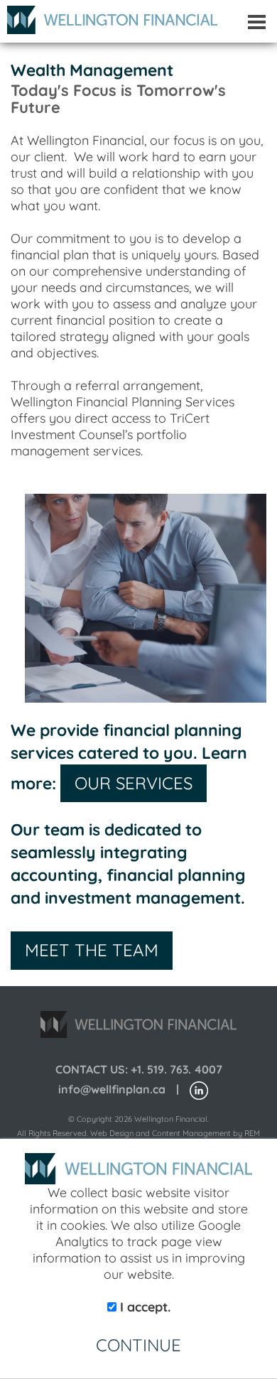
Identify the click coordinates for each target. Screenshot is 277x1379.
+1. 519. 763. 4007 (176, 1069)
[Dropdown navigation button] (256, 21)
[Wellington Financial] (108, 16)
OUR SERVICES (133, 783)
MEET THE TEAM (91, 950)
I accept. (143, 1307)
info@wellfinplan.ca (111, 1089)
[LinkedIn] (199, 1089)
